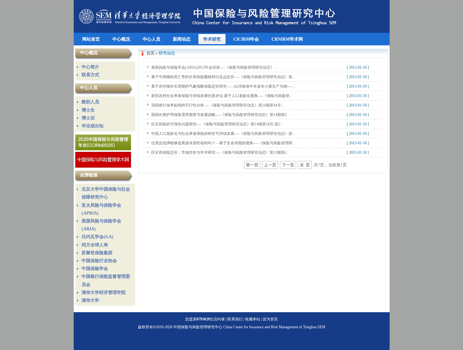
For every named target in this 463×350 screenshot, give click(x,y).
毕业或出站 (93, 125)
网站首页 (91, 39)
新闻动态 (182, 39)
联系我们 (235, 319)
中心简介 (90, 67)
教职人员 (90, 102)
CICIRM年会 (246, 39)
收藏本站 (252, 319)
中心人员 (151, 39)
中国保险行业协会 (99, 260)
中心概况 (121, 39)
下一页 (288, 165)
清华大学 (90, 300)
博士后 (88, 118)
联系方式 (90, 74)
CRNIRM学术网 (287, 39)
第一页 (252, 165)
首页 (150, 53)
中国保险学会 (95, 268)
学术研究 (212, 39)
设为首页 (270, 319)
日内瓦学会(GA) (97, 236)
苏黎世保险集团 (97, 252)
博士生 (88, 110)
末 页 (305, 165)
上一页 (270, 165)
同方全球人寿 (95, 245)
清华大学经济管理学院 (104, 292)
